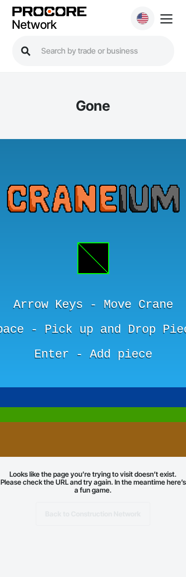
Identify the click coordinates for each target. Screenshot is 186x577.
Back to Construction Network (93, 513)
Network (34, 25)
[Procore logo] (49, 12)
